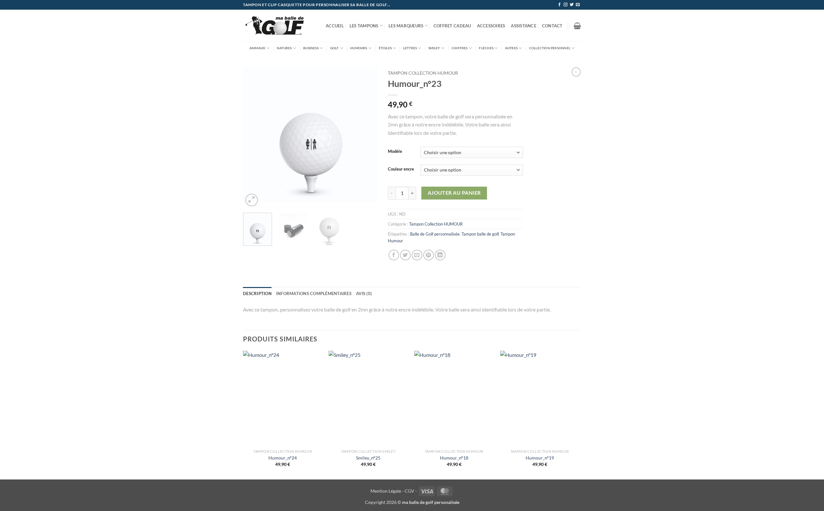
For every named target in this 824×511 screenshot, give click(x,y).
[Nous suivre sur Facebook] (559, 5)
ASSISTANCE (523, 25)
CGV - (411, 491)
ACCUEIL (335, 25)
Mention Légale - (387, 491)
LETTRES (410, 48)
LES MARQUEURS (406, 25)
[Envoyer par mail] (417, 255)
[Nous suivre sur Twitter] (572, 5)
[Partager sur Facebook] (394, 255)
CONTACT (552, 25)
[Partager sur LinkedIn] (440, 255)
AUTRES (511, 48)
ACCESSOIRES (491, 25)
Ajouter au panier (454, 193)
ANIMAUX (257, 48)
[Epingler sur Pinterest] (428, 255)
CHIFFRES (460, 48)
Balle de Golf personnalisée (435, 234)
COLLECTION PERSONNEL (549, 48)
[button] (577, 26)
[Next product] (576, 71)
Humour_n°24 (282, 457)
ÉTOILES (385, 48)
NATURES (284, 48)
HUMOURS (358, 48)
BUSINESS (311, 48)
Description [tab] (257, 293)
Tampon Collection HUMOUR (423, 73)
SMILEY (434, 48)
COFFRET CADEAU (452, 25)
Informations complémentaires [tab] (313, 293)
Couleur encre (401, 169)
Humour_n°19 (540, 457)
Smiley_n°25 (368, 457)
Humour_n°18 (454, 457)
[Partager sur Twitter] (405, 255)
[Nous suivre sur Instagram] (565, 5)
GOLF (334, 48)
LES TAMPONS (364, 25)
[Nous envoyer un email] (578, 5)
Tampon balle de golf (480, 234)
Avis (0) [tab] (364, 293)
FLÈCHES (486, 48)
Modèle (395, 151)
